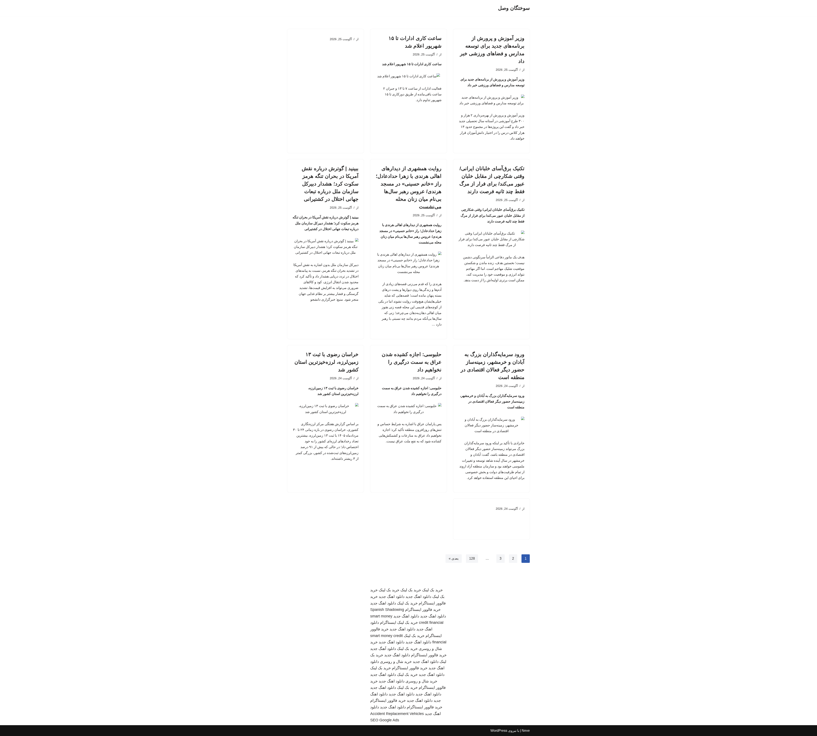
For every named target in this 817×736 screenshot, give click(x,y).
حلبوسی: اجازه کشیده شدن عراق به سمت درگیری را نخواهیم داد (411, 361)
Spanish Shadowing (387, 609)
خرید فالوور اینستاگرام (423, 609)
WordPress (498, 730)
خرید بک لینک (432, 590)
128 (472, 558)
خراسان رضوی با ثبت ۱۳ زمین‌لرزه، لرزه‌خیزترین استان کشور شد (326, 361)
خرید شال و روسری (396, 662)
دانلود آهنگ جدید (383, 649)
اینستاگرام (388, 622)
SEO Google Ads (384, 720)
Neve (526, 730)
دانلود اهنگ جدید (418, 596)
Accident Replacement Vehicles (397, 714)
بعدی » (453, 558)
